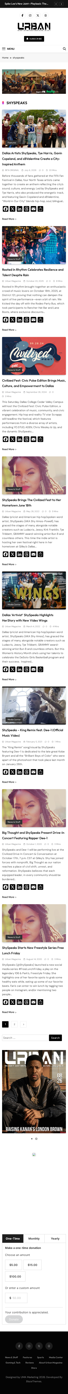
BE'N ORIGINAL (12, 170)
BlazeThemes (33, 1381)
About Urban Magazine (50, 1362)
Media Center (14, 604)
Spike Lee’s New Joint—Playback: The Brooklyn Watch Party (25, 3)
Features (12, 142)
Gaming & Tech (13, 1362)
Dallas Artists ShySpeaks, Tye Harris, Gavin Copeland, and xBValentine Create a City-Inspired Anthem (32, 158)
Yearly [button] (55, 1238)
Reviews (29, 1362)
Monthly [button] (34, 1238)
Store (34, 1367)
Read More (8, 218)
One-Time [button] (13, 1238)
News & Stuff (14, 259)
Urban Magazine (13, 281)
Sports (40, 1357)
